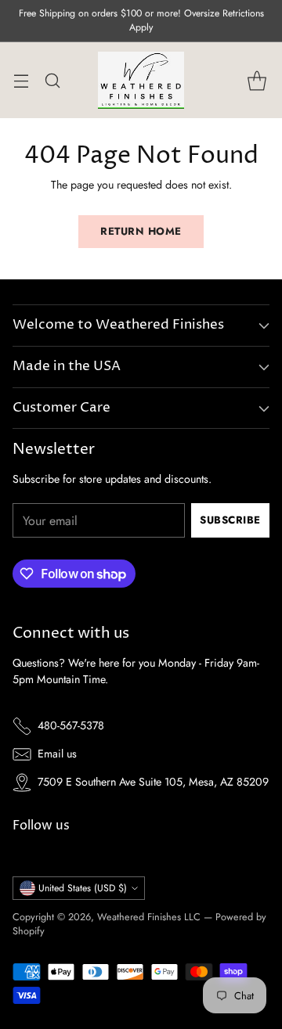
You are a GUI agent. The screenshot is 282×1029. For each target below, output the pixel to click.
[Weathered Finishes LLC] (141, 80)
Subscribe (230, 520)
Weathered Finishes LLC (149, 916)
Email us (57, 753)
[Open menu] (21, 80)
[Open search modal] (52, 80)
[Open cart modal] (256, 80)
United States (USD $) (82, 888)
